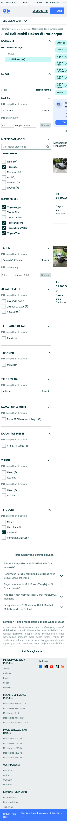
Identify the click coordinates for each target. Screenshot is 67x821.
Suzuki (6, 683)
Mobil (14, 29)
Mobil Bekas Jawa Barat (14, 708)
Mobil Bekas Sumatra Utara (15, 722)
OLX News (8, 785)
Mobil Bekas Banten (12, 713)
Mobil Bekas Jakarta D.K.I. (14, 704)
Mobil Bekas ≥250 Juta (13, 758)
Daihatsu (7, 673)
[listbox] (64, 43)
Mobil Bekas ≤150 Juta (13, 743)
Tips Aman (8, 807)
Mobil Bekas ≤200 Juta (13, 748)
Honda (6, 678)
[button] (8, 2)
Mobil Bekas (24, 29)
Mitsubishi (8, 687)
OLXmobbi (7, 775)
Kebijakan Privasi (10, 802)
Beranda (5, 29)
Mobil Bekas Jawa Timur (14, 718)
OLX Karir (7, 780)
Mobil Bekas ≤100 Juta (13, 739)
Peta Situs (7, 770)
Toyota (6, 669)
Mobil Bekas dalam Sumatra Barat (47, 29)
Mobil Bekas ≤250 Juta (13, 753)
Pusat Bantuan (10, 797)
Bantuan (6, 814)
